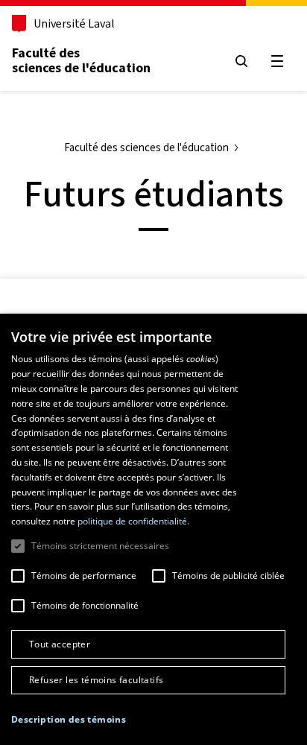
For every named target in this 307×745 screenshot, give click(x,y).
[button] (68, 719)
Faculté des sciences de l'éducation (81, 60)
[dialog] (153, 529)
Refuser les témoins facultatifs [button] (96, 679)
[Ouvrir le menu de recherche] (241, 61)
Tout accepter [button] (59, 644)
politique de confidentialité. (133, 521)
